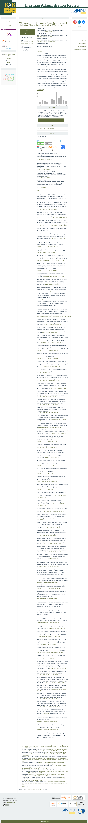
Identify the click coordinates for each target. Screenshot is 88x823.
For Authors (8, 21)
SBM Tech (47, 821)
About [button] (83, 32)
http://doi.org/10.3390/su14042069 (48, 644)
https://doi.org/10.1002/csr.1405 (58, 388)
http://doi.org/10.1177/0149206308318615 (47, 481)
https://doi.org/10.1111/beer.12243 (45, 739)
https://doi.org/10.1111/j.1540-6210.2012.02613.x (48, 706)
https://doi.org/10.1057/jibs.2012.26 (45, 465)
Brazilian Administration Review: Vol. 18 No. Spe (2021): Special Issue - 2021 (45, 764)
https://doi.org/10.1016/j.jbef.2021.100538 (47, 441)
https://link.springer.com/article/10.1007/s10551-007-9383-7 (51, 260)
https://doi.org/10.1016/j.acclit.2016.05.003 (48, 622)
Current (84, 37)
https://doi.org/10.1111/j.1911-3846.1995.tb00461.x (49, 588)
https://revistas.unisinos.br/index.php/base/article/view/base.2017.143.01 (54, 316)
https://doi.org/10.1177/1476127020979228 (47, 412)
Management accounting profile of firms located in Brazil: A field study (44, 774)
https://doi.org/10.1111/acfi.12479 (45, 307)
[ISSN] (81, 804)
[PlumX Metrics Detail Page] (9, 35)
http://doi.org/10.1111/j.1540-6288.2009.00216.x (52, 511)
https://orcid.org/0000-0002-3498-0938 (46, 41)
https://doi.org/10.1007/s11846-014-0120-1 (52, 551)
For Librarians (8, 25)
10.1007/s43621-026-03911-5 (44, 177)
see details (8, 48)
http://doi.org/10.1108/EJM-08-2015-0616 (49, 566)
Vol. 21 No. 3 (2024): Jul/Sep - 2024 (38, 17)
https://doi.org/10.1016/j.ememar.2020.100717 (48, 721)
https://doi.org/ (45, 713)
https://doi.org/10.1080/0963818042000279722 (49, 427)
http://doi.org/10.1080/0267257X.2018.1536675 (51, 342)
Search (84, 34)
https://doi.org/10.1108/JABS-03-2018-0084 (47, 209)
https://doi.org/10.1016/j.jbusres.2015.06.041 (47, 404)
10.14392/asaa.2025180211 (43, 169)
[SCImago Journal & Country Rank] (8, 55)
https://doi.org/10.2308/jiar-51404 (57, 291)
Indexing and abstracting (80, 49)
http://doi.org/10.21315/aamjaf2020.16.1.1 (47, 598)
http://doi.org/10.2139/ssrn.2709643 (45, 299)
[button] (40, 141)
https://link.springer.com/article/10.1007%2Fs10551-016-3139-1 (52, 225)
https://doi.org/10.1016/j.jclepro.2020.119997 (53, 682)
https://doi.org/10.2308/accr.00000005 (53, 324)
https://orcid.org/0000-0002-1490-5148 (46, 47)
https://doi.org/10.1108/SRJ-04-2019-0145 (47, 698)
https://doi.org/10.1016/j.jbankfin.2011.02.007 (47, 358)
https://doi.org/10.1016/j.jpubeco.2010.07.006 (47, 246)
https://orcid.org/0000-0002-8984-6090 (46, 36)
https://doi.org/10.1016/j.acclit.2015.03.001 (47, 447)
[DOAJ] (66, 797)
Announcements (82, 46)
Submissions (83, 52)
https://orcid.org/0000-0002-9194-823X (46, 31)
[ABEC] (78, 797)
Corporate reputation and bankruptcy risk (47, 771)
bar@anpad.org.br (10, 802)
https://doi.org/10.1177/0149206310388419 (53, 276)
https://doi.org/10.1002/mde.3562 (58, 433)
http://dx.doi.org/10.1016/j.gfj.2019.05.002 (57, 628)
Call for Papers (82, 43)
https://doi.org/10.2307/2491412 (44, 372)
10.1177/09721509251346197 (44, 159)
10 (27, 786)
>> (29, 786)
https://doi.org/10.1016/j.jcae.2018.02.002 (46, 489)
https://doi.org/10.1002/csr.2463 (53, 457)
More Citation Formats (44, 120)
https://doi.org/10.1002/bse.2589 (53, 284)
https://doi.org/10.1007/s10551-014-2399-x (51, 543)
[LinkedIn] (79, 22)
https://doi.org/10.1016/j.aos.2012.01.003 (46, 575)
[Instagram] (75, 22)
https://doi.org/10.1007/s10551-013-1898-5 (47, 396)
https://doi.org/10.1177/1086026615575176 (47, 350)
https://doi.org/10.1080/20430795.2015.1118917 (48, 380)
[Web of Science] (55, 797)
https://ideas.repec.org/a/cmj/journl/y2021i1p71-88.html (50, 652)
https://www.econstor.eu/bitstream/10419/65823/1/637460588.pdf (52, 217)
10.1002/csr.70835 (41, 187)
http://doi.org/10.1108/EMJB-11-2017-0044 (49, 636)
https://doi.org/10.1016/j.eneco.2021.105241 (47, 616)
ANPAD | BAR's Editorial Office (10, 795)
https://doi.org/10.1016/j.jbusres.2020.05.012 (47, 674)
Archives (26, 17)
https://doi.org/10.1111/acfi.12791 (45, 473)
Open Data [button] (27, 33)
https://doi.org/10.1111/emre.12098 (51, 527)
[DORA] (62, 804)
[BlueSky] (83, 22)
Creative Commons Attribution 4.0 (28, 805)
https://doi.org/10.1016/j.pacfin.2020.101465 (47, 729)
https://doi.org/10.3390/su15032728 (51, 366)
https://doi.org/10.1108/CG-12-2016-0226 (47, 535)
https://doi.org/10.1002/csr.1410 (44, 200)
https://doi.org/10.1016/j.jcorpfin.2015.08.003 (47, 582)
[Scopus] (53, 804)
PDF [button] (27, 30)
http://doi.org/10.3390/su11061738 (57, 668)
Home (21, 17)
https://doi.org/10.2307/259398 (51, 558)
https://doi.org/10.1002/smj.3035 (50, 332)
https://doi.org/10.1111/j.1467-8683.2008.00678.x (48, 608)
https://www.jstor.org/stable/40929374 (46, 252)
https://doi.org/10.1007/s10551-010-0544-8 (47, 270)
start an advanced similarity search (33, 789)
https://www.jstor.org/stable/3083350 (45, 658)
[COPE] (73, 804)
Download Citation (58, 120)
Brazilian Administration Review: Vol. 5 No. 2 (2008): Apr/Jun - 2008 (49, 750)
